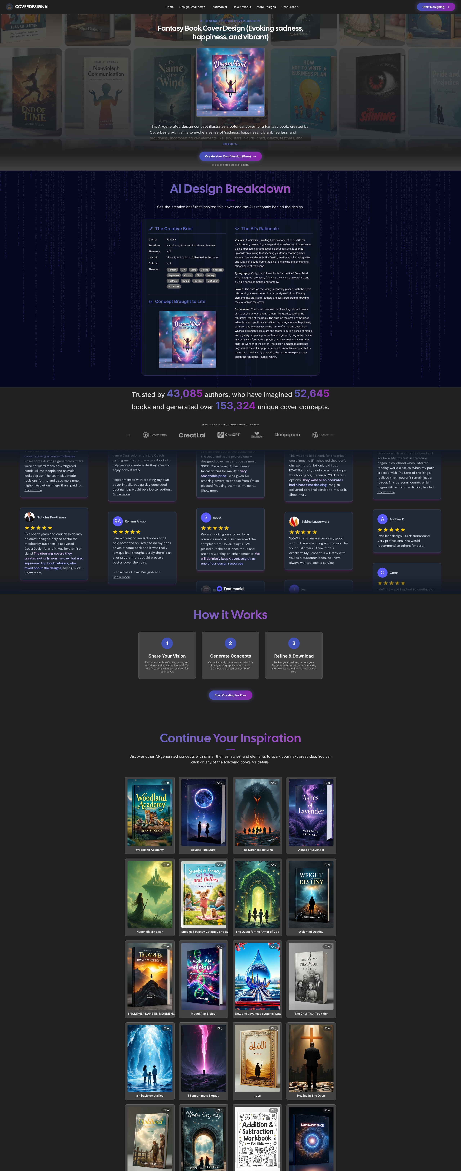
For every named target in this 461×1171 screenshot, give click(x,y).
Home (169, 7)
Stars (193, 269)
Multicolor (212, 281)
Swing (185, 281)
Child (199, 275)
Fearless (198, 281)
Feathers (172, 281)
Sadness (217, 269)
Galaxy (210, 275)
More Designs (266, 7)
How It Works (242, 7)
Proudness (173, 286)
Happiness (173, 275)
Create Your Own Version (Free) (228, 156)
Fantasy (172, 269)
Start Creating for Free (231, 695)
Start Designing (433, 7)
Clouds (204, 269)
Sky (183, 269)
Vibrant (188, 275)
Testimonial (219, 7)
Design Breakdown (192, 7)
